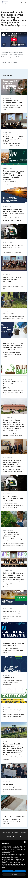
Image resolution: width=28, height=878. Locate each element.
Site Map (23, 832)
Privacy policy (6, 832)
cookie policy (6, 852)
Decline (8, 871)
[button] (17, 3)
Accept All (20, 871)
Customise (14, 874)
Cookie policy (16, 832)
